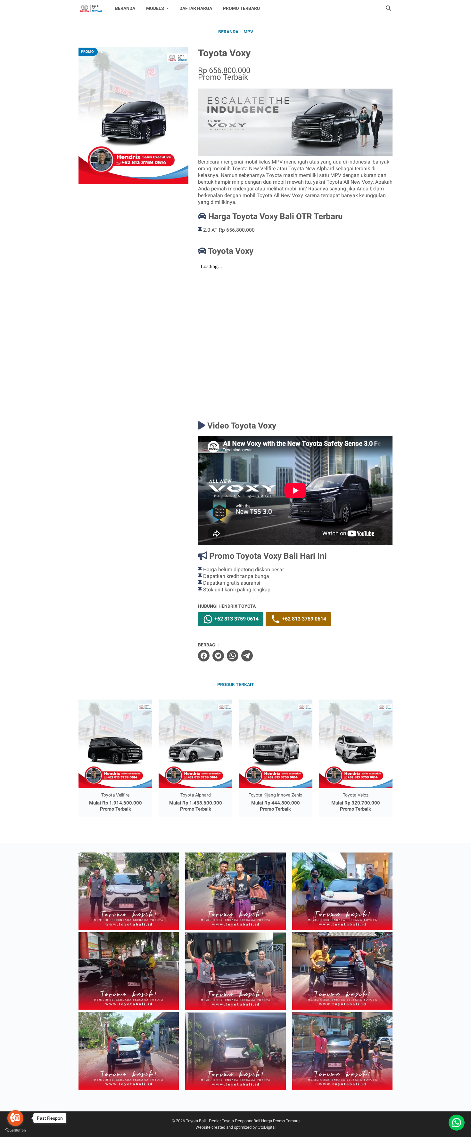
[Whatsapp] (457, 1123)
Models (155, 8)
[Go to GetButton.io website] (15, 1130)
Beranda (125, 8)
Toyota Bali (196, 1120)
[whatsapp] (232, 655)
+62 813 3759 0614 (236, 619)
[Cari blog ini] (388, 8)
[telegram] (247, 655)
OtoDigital (267, 1127)
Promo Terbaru (241, 8)
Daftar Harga (195, 8)
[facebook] (204, 655)
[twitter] (218, 655)
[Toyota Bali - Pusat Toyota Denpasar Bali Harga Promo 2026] (90, 8)
